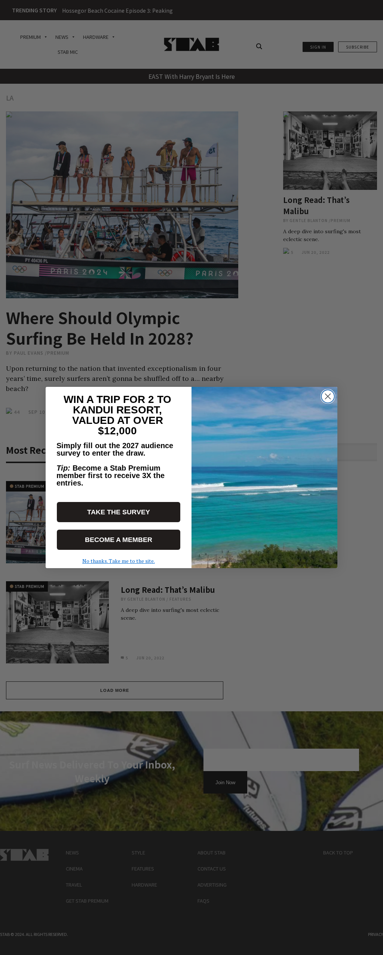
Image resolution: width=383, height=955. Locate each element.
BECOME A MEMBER (118, 539)
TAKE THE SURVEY (118, 512)
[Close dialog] (327, 396)
